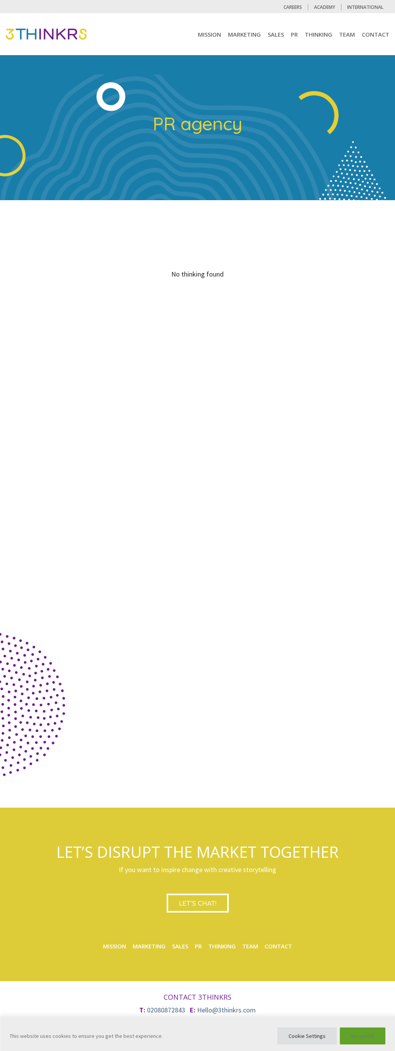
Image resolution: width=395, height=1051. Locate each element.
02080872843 (166, 1009)
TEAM (347, 34)
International (365, 7)
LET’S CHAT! (197, 903)
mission (209, 34)
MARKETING (244, 34)
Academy (324, 7)
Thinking (318, 34)
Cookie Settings (307, 1035)
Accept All (362, 1035)
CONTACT (375, 34)
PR (294, 34)
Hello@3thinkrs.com (226, 1009)
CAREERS (293, 7)
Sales (276, 34)
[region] (197, 1033)
